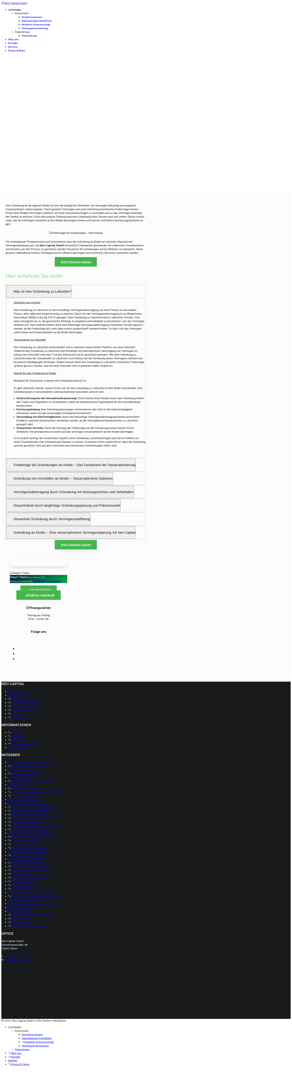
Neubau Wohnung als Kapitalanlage (32, 870)
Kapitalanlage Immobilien (37, 20)
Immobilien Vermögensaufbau (25, 900)
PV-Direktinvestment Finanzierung (28, 803)
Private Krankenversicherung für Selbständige (38, 792)
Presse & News (16, 50)
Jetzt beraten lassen (76, 262)
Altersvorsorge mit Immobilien (29, 866)
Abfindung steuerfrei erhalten (28, 766)
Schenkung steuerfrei (20, 911)
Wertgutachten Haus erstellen (29, 926)
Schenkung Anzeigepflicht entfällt (31, 915)
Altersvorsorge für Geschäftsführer (31, 781)
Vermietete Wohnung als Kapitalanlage (31, 833)
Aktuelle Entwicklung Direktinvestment (35, 811)
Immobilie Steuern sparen (26, 885)
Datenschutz (18, 740)
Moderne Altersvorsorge (36, 24)
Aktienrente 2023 (19, 785)
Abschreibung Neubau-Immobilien (31, 807)
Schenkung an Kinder (20, 907)
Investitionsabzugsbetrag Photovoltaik (31, 762)
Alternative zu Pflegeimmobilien (27, 852)
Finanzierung (29, 35)
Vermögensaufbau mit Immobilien (30, 878)
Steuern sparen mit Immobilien (29, 814)
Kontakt (13, 43)
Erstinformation (17, 747)
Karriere (12, 47)
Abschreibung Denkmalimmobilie (30, 848)
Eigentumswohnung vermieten (29, 863)
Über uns (13, 39)
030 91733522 (40, 590)
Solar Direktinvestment (22, 770)
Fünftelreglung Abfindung (26, 773)
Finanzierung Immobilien (25, 822)
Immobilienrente (20, 889)
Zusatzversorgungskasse (26, 788)
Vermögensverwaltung (35, 28)
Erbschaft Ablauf (21, 922)
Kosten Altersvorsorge (24, 840)
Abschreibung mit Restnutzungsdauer (33, 818)
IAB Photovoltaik (18, 777)
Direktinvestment (32, 17)
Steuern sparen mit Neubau (24, 859)
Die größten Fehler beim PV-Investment (35, 826)
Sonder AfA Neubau (23, 881)
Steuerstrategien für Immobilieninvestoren (36, 896)
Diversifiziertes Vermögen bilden (30, 837)
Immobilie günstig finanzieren (28, 829)
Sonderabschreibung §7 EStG (28, 855)
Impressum (17, 736)
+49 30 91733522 (15, 956)
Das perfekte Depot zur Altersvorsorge (31, 892)
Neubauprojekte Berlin (24, 874)
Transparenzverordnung (25, 744)
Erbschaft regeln (20, 918)
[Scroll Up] (2, 1071)
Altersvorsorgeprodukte (25, 844)
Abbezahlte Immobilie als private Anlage (32, 904)
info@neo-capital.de (40, 595)
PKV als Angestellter (24, 796)
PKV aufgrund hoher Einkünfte (25, 799)
